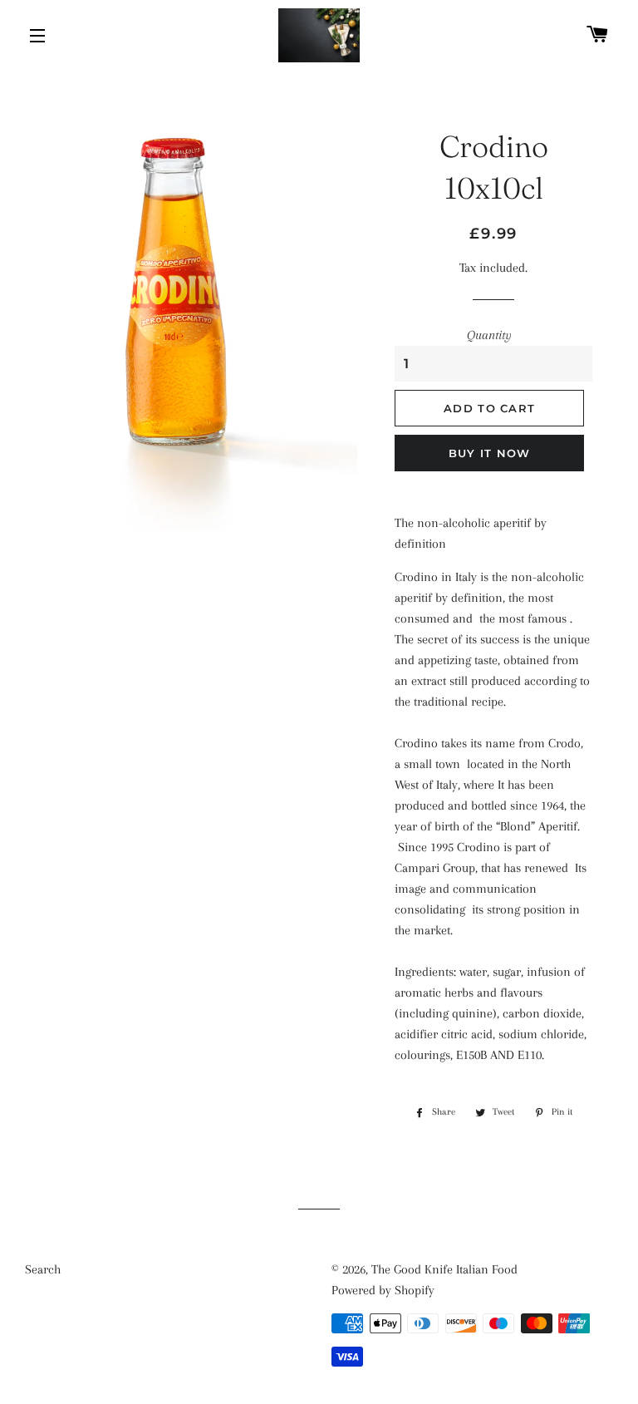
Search (43, 1269)
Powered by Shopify (382, 1290)
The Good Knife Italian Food (444, 1269)
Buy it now (490, 453)
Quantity (489, 335)
